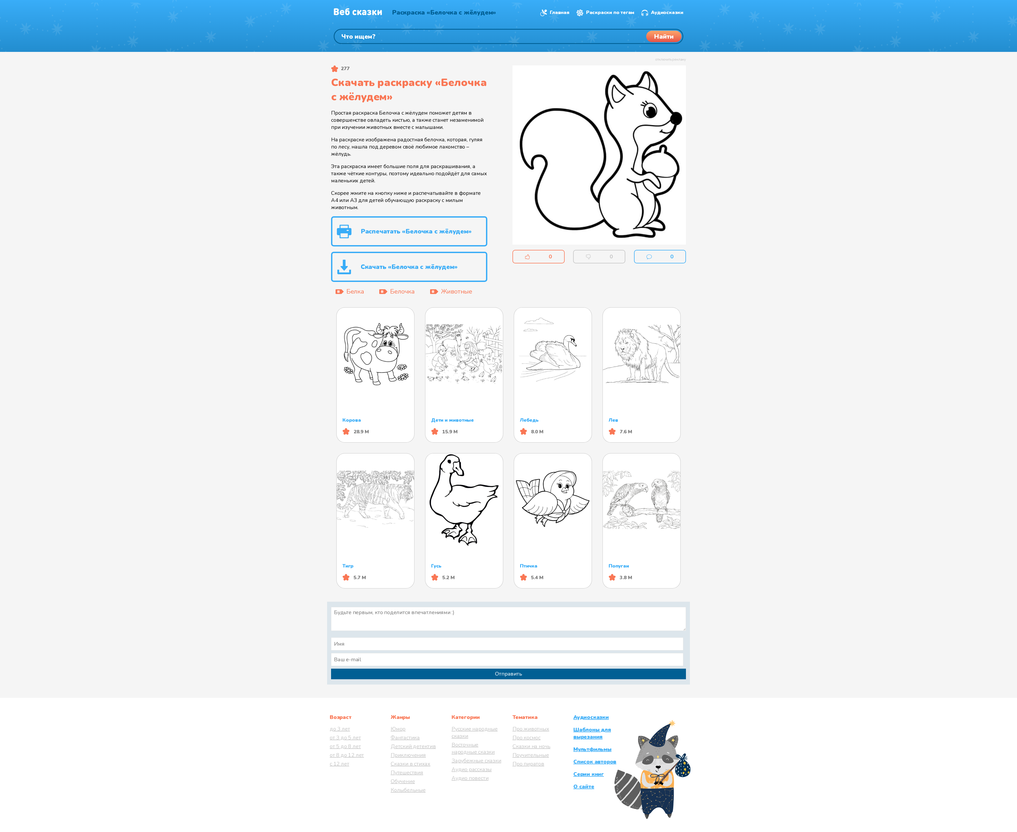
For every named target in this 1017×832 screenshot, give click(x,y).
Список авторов (594, 761)
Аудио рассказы (472, 769)
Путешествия (407, 772)
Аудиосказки (667, 12)
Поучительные (530, 755)
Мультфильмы (592, 749)
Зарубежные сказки (476, 760)
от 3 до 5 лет (345, 737)
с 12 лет (339, 763)
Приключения (408, 755)
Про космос (526, 737)
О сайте (583, 786)
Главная (559, 12)
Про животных (530, 728)
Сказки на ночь (531, 746)
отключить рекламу (670, 59)
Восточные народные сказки (473, 748)
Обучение (403, 781)
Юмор (398, 728)
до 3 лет (340, 728)
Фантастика (405, 737)
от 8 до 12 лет (347, 755)
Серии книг (588, 774)
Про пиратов (528, 763)
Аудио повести (470, 778)
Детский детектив (413, 746)
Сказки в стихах (410, 763)
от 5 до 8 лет (345, 746)
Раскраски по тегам (610, 12)
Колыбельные (408, 790)
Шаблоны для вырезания (592, 733)
